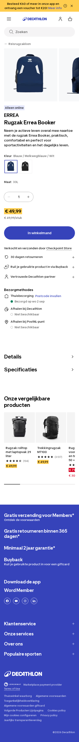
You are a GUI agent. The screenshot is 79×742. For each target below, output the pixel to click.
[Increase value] (28, 197)
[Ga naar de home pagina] (34, 19)
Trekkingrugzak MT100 (49, 450)
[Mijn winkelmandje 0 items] (70, 19)
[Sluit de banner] (71, 6)
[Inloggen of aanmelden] (60, 19)
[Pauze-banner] (65, 6)
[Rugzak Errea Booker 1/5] (30, 74)
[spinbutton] (18, 197)
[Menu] (9, 19)
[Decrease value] (9, 197)
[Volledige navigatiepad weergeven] (5, 44)
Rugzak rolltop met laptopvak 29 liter (18, 452)
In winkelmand (39, 233)
